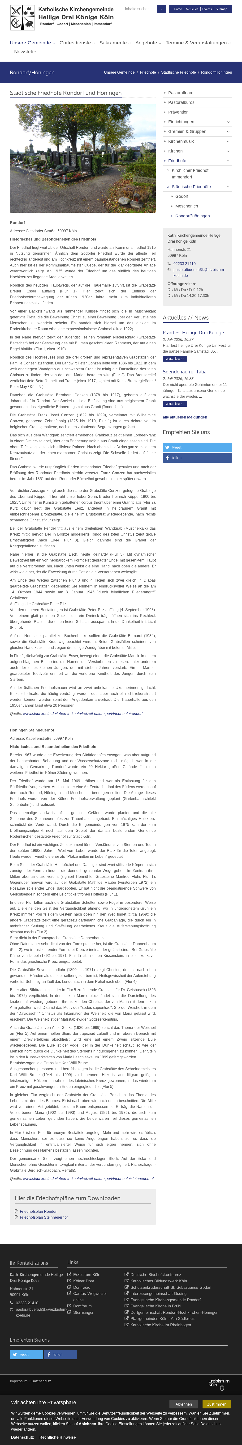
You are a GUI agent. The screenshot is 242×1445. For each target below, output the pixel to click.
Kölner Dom (83, 1281)
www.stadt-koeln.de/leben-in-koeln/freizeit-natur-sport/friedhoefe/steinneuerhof (88, 1179)
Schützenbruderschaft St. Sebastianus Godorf (171, 1287)
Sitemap (221, 9)
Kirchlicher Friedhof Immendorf (190, 173)
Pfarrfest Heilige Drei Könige (193, 332)
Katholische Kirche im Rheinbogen (160, 1325)
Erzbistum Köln (86, 1274)
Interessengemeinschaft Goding (158, 1293)
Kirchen (175, 151)
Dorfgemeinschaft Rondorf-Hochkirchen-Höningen (174, 1312)
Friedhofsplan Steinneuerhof (44, 1217)
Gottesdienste (75, 42)
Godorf (181, 196)
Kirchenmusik (181, 141)
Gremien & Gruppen (187, 131)
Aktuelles (192, 9)
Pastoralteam (180, 92)
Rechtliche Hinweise (57, 1437)
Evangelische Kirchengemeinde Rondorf (165, 1300)
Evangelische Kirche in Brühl (155, 1306)
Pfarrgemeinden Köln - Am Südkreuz (162, 1318)
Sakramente (113, 42)
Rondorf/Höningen (216, 72)
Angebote (146, 42)
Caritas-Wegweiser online (90, 1296)
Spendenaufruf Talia (185, 371)
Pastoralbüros (181, 102)
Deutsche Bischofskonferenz (155, 1274)
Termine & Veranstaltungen (196, 42)
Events (207, 9)
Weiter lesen (174, 358)
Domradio (81, 1287)
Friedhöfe (148, 72)
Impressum (19, 1381)
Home (178, 9)
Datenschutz (41, 1381)
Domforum (82, 1306)
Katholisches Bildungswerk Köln (158, 1281)
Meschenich (186, 206)
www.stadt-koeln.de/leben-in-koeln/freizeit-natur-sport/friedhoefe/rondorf (83, 714)
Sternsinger (83, 1312)
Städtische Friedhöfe (178, 72)
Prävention (178, 112)
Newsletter (26, 51)
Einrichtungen (181, 121)
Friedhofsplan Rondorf (38, 1211)
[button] (197, 447)
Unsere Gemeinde (30, 42)
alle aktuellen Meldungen (185, 417)
